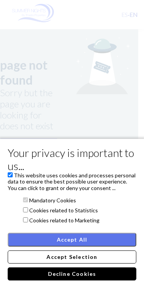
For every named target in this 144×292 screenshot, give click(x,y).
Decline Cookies (72, 273)
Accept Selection (71, 257)
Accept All (72, 239)
